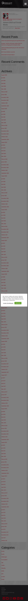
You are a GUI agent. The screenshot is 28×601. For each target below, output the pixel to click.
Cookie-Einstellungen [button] (8, 303)
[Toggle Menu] (25, 4)
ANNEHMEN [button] (18, 303)
